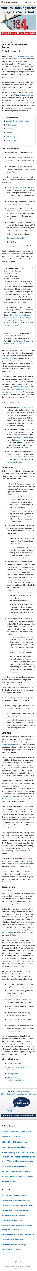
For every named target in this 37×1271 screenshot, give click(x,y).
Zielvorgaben (12, 238)
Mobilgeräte (6, 1230)
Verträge (5, 1181)
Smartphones (30, 1234)
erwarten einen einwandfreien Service (21, 56)
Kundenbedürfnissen (14, 213)
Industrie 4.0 (22, 1215)
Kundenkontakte (23, 407)
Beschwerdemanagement (14, 799)
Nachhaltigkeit (23, 1166)
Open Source (14, 1171)
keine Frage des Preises (10, 744)
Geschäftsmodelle (25, 1152)
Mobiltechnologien (14, 462)
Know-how (18, 1221)
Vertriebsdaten (20, 387)
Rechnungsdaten (8, 882)
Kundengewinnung (18, 966)
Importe (15, 1215)
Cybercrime (17, 1136)
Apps (3, 1195)
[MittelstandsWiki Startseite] (10, 2)
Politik (16, 1234)
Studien (14, 1239)
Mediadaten (18, 1268)
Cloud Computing (17, 1201)
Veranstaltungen (21, 1245)
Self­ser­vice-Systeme (17, 864)
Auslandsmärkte (7, 1201)
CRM (9, 1136)
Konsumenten (22, 1161)
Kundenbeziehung (27, 95)
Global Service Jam (14, 1063)
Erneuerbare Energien (26, 1206)
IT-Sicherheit (8, 1220)
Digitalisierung (9, 1141)
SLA (24, 499)
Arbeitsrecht (6, 1131)
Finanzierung (8, 1152)
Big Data (22, 1131)
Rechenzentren (25, 1171)
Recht (22, 1234)
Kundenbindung (29, 169)
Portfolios (25, 204)
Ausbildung (23, 1195)
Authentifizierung (14, 1131)
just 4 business (10, 1266)
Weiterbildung (13, 1181)
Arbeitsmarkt (13, 1195)
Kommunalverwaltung (9, 1225)
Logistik (9, 1166)
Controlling (21, 238)
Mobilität (14, 1230)
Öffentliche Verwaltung (16, 1249)
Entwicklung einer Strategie (17, 187)
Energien (14, 1147)
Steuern (23, 1176)
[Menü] (35, 2)
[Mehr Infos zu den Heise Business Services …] (18, 1103)
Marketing (10, 246)
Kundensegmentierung (17, 511)
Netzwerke (6, 1171)
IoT (2, 1161)
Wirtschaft (6, 1249)
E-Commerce (25, 1142)
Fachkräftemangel (18, 1210)
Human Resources (11, 1156)
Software (12, 1176)
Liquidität (29, 1161)
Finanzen (26, 1210)
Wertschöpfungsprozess (19, 108)
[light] (26, 2)
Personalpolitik (7, 1234)
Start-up (18, 1176)
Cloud (28, 1131)
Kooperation (18, 440)
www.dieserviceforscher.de (13, 343)
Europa (5, 1210)
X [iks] (21, 51)
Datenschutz (26, 1200)
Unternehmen (8, 1244)
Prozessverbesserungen (10, 358)
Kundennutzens (21, 437)
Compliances (5, 1136)
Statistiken (6, 1240)
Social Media (5, 1176)
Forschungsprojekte (7, 1215)
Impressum (28, 1266)
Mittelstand (28, 1225)
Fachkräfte (21, 1147)
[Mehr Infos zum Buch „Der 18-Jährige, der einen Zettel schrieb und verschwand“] (18, 20)
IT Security (12, 1161)
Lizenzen (4, 1166)
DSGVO (19, 1142)
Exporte (11, 1210)
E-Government (7, 1147)
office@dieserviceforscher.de (22, 341)
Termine (21, 1240)
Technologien (29, 1176)
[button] (30, 2)
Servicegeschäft (12, 1073)
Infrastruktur (28, 1156)
